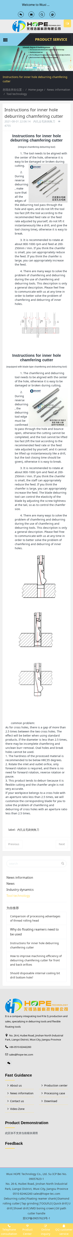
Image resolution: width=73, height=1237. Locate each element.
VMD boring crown (42, 1208)
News (10, 883)
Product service (51, 39)
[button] (9, 69)
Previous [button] (2, 68)
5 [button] (71, 71)
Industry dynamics (20, 889)
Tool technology (16, 94)
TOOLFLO (46, 1203)
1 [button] (71, 50)
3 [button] (71, 61)
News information (58, 89)
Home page (35, 89)
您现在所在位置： (14, 89)
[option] (36, 58)
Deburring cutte (14, 1198)
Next (62, 844)
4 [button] (71, 66)
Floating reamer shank (41, 1198)
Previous (13, 844)
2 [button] (71, 56)
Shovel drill (21, 1208)
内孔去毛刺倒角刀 (28, 829)
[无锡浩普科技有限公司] (36, 26)
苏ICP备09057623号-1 (36, 1218)
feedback (14, 1143)
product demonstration (26, 1123)
